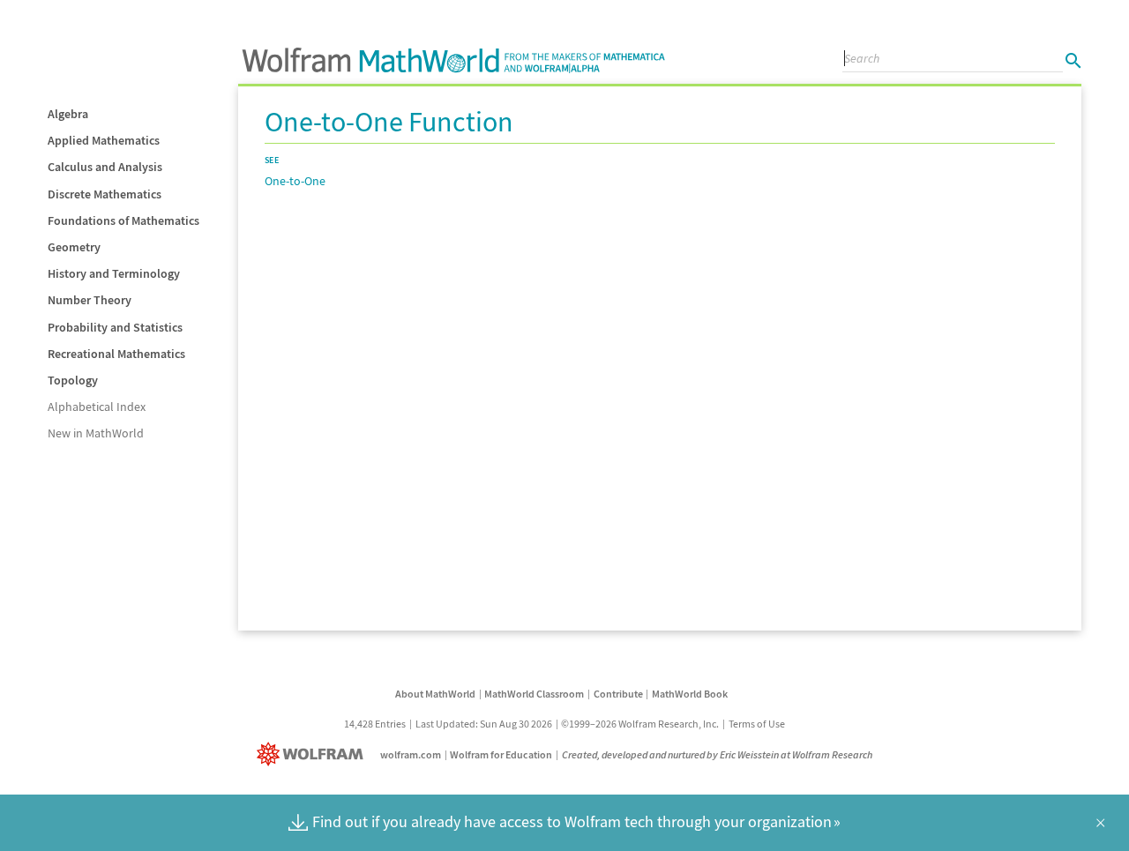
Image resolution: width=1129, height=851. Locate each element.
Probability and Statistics (115, 327)
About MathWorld (435, 693)
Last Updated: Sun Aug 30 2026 (483, 723)
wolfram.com (410, 754)
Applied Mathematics (104, 140)
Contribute (618, 693)
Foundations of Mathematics (123, 220)
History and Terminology (114, 273)
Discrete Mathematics (104, 194)
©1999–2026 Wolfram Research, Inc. (640, 723)
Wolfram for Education (501, 754)
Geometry (74, 247)
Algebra (68, 114)
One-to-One (295, 181)
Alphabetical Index (97, 406)
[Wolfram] (313, 754)
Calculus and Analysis (105, 167)
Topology (73, 380)
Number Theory (89, 300)
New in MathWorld (96, 433)
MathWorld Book (690, 693)
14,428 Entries (375, 723)
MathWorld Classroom (534, 693)
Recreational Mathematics (116, 354)
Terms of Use (757, 723)
